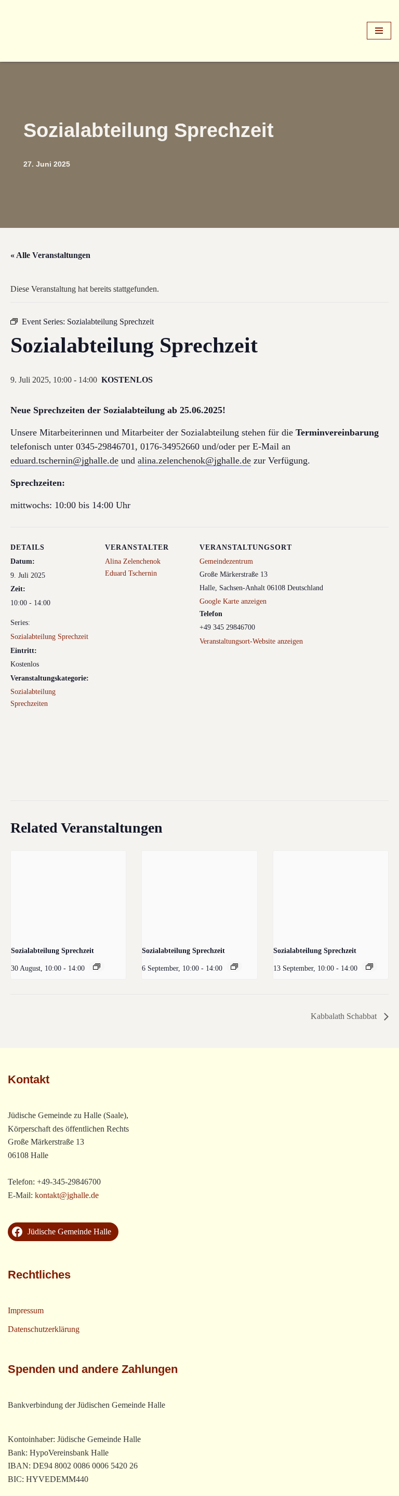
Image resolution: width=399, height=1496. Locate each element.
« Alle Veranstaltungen (50, 255)
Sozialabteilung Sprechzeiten (33, 697)
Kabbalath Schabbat (345, 1016)
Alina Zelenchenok (133, 561)
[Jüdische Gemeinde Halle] (39, 31)
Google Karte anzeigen (233, 601)
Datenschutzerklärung (43, 1329)
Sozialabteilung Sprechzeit (49, 637)
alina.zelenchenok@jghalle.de (194, 460)
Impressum (26, 1310)
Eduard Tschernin (131, 573)
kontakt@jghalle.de (67, 1195)
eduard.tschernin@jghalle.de (64, 460)
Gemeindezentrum (226, 561)
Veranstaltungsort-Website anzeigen (251, 641)
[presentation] (68, 894)
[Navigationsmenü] (379, 30)
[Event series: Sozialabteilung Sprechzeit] (96, 966)
